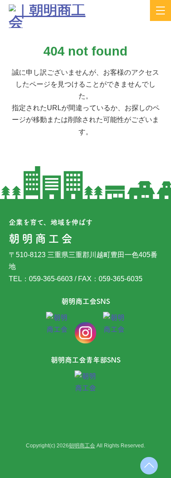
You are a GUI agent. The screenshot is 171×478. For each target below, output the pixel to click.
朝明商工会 (82, 446)
